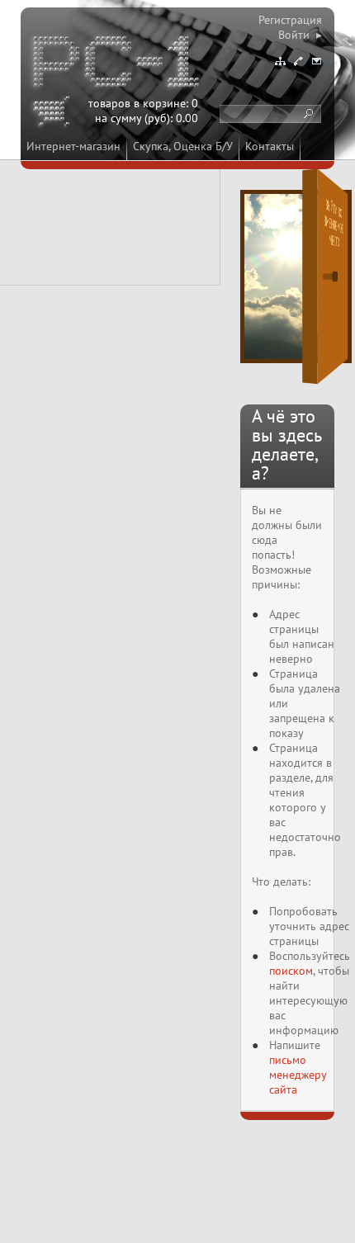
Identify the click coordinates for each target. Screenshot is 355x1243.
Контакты (269, 146)
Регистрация (290, 19)
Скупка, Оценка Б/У (183, 146)
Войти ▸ (300, 34)
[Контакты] (298, 61)
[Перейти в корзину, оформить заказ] (54, 114)
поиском (291, 970)
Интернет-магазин (73, 146)
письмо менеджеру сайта (297, 1074)
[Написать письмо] (316, 61)
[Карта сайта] (280, 61)
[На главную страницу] (117, 64)
